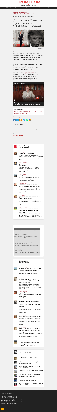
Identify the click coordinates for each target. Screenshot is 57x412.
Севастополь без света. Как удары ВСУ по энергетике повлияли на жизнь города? (30, 270)
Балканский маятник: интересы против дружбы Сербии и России (29, 185)
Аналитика (22, 7)
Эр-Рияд (17, 117)
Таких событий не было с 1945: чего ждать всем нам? (30, 366)
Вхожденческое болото (26, 153)
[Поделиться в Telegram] (17, 120)
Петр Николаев (22, 315)
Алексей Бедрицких (23, 291)
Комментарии (34, 7)
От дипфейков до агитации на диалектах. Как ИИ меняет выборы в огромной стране (30, 280)
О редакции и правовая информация (10, 403)
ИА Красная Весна (28, 73)
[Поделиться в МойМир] (30, 120)
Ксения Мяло (22, 195)
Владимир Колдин (23, 183)
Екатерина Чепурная (24, 267)
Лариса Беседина (23, 207)
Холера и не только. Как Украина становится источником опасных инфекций (29, 330)
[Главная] (28, 3)
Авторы (28, 7)
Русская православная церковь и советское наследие (29, 197)
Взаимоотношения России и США (23, 13)
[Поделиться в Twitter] (24, 120)
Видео (16, 7)
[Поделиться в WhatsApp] (27, 120)
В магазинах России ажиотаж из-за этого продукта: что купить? (30, 375)
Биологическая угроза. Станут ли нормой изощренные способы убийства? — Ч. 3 (29, 210)
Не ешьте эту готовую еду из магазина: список (28, 358)
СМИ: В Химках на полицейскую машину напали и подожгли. (29, 379)
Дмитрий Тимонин (23, 277)
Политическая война (20, 12)
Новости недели (23, 162)
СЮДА (19, 406)
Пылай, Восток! (24, 176)
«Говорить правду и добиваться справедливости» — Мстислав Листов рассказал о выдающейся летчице (29, 303)
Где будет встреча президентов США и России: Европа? (31, 383)
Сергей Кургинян (23, 152)
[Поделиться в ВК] (14, 120)
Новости (12, 7)
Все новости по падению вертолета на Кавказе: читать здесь (31, 371)
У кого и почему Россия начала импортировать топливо (29, 343)
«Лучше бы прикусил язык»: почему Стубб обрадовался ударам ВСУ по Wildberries (30, 294)
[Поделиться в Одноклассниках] (20, 120)
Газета (40, 7)
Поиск (49, 7)
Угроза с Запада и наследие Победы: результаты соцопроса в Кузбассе (30, 317)
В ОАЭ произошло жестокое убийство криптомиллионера (30, 362)
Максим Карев (22, 174)
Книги (45, 7)
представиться (18, 135)
